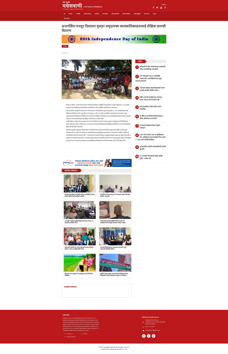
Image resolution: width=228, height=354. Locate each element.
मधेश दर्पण (146, 14)
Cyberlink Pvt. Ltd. (121, 349)
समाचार (70, 14)
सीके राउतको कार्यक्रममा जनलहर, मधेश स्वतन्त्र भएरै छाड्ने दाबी (151, 98)
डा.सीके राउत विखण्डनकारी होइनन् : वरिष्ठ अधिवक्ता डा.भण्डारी (151, 117)
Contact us (70, 334)
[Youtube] (153, 336)
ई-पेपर (154, 14)
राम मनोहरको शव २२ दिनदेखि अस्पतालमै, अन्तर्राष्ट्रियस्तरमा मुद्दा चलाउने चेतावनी (148, 79)
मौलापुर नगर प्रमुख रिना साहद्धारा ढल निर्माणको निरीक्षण (79, 274)
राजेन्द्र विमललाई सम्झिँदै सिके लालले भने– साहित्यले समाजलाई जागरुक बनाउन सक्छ (112, 222)
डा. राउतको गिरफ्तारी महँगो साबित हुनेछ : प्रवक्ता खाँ (151, 157)
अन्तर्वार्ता (96, 14)
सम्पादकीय (105, 14)
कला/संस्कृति (137, 14)
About (85, 334)
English (164, 4)
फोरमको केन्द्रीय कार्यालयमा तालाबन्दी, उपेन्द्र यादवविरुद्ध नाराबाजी (153, 68)
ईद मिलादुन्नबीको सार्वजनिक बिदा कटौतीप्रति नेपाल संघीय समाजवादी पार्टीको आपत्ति (80, 195)
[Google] (165, 7)
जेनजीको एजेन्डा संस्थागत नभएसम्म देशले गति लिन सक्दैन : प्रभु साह (115, 195)
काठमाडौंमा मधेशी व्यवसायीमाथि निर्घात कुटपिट (153, 148)
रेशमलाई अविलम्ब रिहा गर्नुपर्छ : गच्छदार (150, 126)
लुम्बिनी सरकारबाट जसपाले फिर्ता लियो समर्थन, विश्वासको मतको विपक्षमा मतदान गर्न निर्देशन (114, 274)
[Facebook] (154, 7)
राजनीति (78, 14)
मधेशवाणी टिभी (115, 14)
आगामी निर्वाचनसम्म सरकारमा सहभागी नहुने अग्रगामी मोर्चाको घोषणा (113, 248)
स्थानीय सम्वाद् (87, 14)
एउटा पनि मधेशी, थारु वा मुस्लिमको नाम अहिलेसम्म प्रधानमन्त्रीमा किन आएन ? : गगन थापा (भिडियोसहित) (150, 137)
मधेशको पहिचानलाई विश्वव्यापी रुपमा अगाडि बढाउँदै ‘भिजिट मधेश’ (152, 89)
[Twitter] (157, 7)
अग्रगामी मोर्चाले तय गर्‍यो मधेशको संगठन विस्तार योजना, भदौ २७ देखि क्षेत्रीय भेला (79, 248)
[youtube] (161, 7)
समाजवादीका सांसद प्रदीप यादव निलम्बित (150, 108)
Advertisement (71, 337)
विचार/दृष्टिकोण (126, 14)
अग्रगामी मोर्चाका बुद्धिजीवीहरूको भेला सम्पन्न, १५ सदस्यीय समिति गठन (79, 222)
